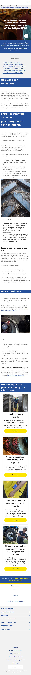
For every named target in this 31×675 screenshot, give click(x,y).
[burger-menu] (28, 2)
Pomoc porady (13, 6)
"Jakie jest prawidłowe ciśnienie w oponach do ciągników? (15, 309)
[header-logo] (7, 2)
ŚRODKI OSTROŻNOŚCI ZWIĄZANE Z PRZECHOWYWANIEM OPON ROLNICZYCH (14, 66)
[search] (25, 2)
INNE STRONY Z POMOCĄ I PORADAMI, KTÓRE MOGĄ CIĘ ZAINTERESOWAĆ (14, 72)
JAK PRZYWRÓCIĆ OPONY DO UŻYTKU (14, 69)
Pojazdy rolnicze (23, 6)
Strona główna (5, 6)
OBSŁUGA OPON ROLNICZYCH (12, 63)
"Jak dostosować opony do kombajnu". (15, 375)
